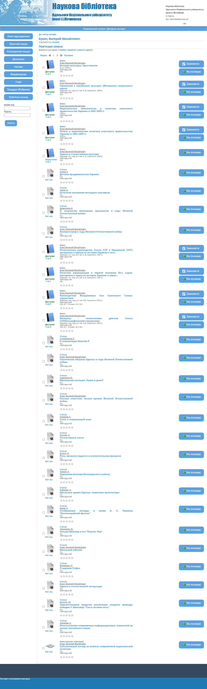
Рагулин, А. (65, 435)
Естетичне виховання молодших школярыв (85, 192)
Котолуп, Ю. (65, 602)
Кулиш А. (64, 172)
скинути (80, 50)
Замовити (192, 63)
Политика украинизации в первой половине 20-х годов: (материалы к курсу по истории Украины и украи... (96, 274)
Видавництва (18, 74)
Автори (18, 66)
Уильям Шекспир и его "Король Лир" (81, 531)
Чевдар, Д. (64, 472)
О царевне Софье (70, 568)
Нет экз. (49, 180)
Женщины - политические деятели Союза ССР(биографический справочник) (96, 319)
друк (88, 50)
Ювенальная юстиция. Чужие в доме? (82, 380)
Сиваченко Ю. (66, 378)
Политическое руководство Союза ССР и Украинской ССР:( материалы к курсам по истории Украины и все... (96, 251)
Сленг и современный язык (75, 419)
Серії (18, 82)
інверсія (71, 50)
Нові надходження (18, 36)
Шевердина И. (66, 208)
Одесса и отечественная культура (79, 154)
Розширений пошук (18, 51)
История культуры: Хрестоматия (79, 65)
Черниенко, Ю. (66, 529)
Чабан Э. (64, 190)
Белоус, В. (64, 453)
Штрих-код (9, 105)
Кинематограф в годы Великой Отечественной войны (91, 231)
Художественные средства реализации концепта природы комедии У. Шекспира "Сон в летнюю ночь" (96, 605)
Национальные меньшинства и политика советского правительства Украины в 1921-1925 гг (96, 109)
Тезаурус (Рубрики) (18, 89)
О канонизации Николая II (74, 341)
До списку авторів (47, 34)
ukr (184, 23)
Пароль (7, 112)
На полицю (193, 71)
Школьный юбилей (71, 550)
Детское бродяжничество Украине (79, 174)
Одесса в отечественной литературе (81, 586)
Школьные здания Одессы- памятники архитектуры (89, 492)
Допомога (18, 59)
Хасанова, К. (65, 623)
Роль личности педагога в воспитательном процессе (90, 456)
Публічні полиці (18, 97)
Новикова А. (65, 417)
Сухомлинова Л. (67, 339)
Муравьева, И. (66, 566)
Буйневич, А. (65, 490)
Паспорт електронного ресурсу (15, 679)
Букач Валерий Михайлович (72, 63)
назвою (55, 42)
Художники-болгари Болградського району (85, 474)
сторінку (62, 50)
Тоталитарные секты (72, 437)
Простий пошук (18, 44)
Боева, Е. (64, 508)
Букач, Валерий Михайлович (73, 229)
